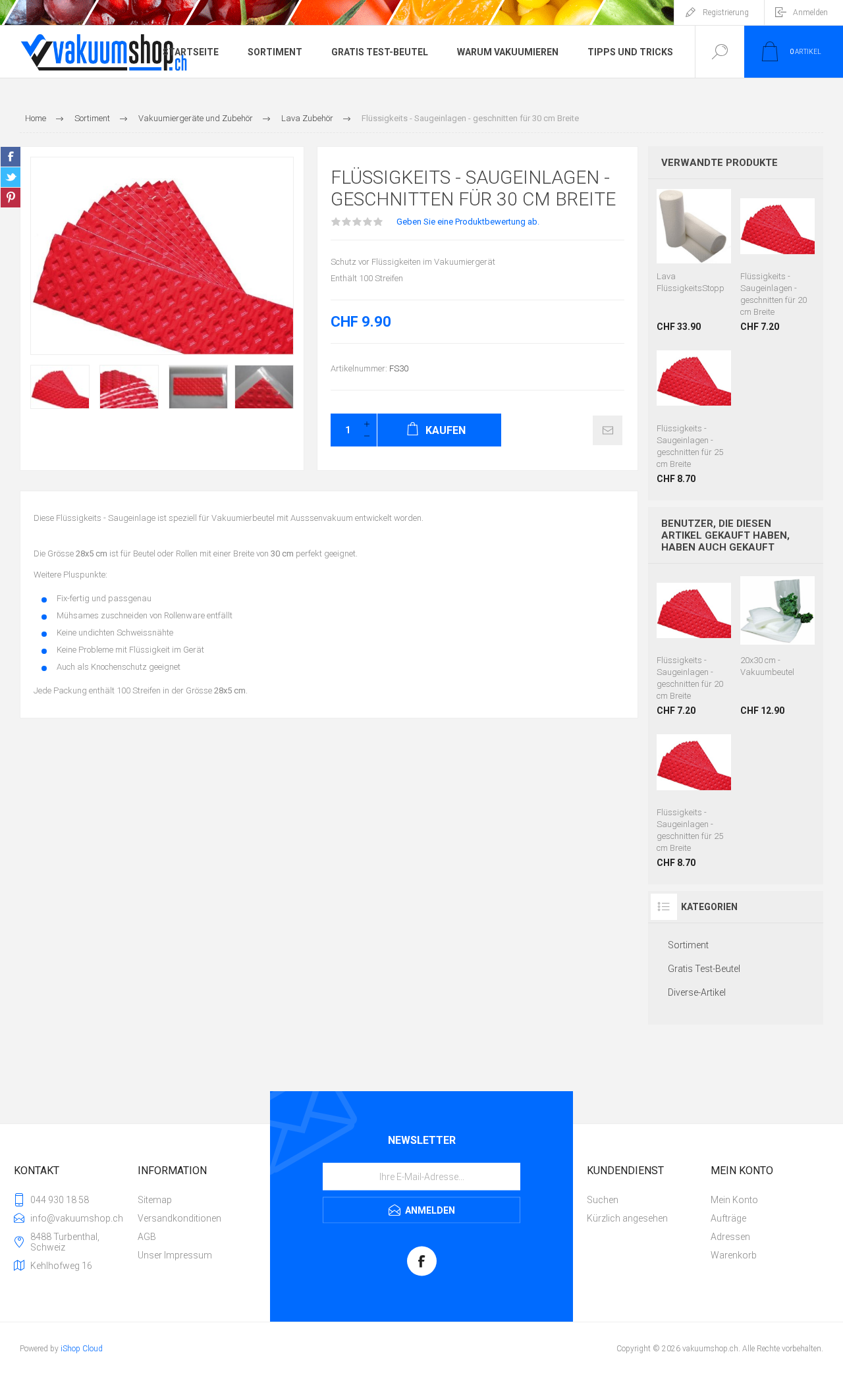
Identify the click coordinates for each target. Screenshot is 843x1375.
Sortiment (275, 52)
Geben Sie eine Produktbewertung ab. (467, 222)
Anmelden (810, 12)
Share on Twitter (10, 177)
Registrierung (726, 12)
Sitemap (155, 1200)
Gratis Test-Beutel (379, 52)
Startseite (191, 52)
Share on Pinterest (10, 197)
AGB (147, 1236)
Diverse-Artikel (697, 992)
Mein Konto (734, 1200)
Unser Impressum (175, 1255)
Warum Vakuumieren (507, 52)
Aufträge (728, 1218)
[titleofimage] (694, 260)
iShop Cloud (82, 1348)
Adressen (730, 1236)
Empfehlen (607, 430)
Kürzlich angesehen (627, 1218)
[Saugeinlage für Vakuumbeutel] (777, 260)
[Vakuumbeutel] (777, 645)
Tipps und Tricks (630, 52)
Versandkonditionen (179, 1218)
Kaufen (692, 230)
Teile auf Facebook (10, 157)
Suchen (602, 1200)
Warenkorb (734, 1255)
